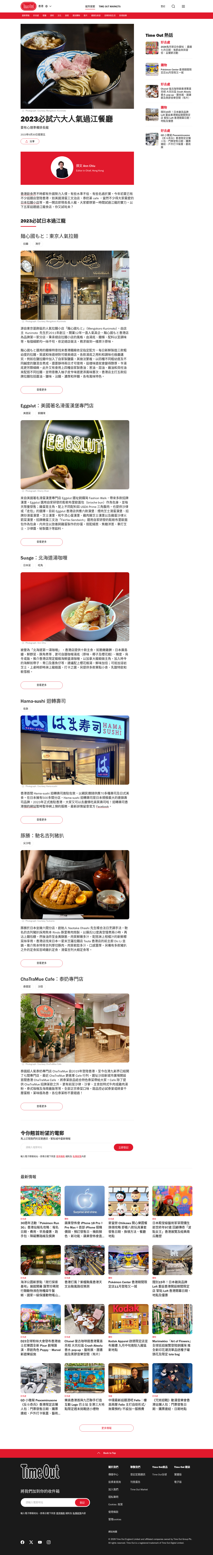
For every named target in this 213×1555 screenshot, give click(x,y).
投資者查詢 (114, 1482)
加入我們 (113, 1490)
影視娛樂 (123, 16)
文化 (59, 16)
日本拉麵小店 (30, 203)
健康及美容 (96, 16)
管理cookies (114, 1520)
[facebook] (22, 1542)
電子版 (178, 1482)
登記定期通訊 (137, 1475)
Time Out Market (139, 1490)
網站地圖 (112, 1532)
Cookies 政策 (115, 1505)
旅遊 (67, 16)
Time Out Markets (110, 7)
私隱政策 (77, 1157)
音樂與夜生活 (110, 16)
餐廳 (44, 16)
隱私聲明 (113, 1497)
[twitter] (31, 1542)
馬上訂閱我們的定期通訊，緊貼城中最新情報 (45, 1139)
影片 (85, 16)
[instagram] (49, 1542)
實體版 (178, 1475)
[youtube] (40, 1542)
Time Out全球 (159, 1475)
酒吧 (52, 16)
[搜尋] (173, 6)
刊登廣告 (135, 1482)
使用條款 (60, 1157)
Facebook (102, 807)
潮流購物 (76, 16)
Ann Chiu (89, 166)
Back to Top (109, 1453)
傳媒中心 (113, 1475)
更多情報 (107, 1428)
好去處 (36, 16)
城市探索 (90, 7)
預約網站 (30, 807)
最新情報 (25, 16)
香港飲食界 (28, 194)
